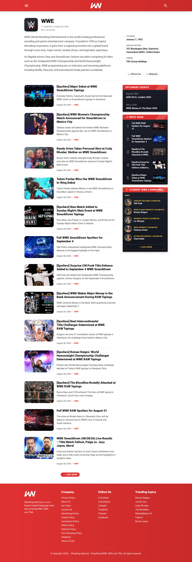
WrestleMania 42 (143, 513)
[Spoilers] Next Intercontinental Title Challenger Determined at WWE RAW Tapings (81, 325)
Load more (71, 474)
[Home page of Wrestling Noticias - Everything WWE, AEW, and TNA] (96, 5)
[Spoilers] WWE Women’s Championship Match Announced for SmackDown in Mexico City (83, 118)
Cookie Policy (68, 517)
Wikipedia (153, 74)
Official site (136, 74)
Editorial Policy (68, 529)
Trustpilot (103, 509)
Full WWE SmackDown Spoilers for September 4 (142, 139)
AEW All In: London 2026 (138, 97)
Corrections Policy (70, 521)
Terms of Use (67, 541)
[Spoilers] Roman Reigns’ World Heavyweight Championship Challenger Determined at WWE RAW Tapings (83, 355)
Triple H (139, 517)
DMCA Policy (67, 525)
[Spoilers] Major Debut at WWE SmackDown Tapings (141, 178)
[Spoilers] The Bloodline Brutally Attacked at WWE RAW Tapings (140, 152)
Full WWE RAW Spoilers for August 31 (82, 410)
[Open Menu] (26, 6)
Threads (102, 513)
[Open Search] (165, 6)
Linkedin (102, 505)
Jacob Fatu (140, 501)
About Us (65, 501)
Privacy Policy (68, 497)
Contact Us (66, 509)
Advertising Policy (70, 513)
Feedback (66, 537)
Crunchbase (104, 501)
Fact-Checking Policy (71, 533)
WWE (76, 105)
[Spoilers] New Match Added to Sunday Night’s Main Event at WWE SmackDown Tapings (80, 210)
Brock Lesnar (141, 521)
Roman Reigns (142, 497)
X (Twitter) (103, 497)
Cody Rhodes (141, 505)
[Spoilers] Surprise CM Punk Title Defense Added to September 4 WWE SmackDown (140, 165)
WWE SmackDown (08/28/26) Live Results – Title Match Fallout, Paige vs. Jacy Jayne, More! (84, 442)
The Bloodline (142, 509)
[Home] (30, 494)
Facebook (103, 517)
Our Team (66, 505)
